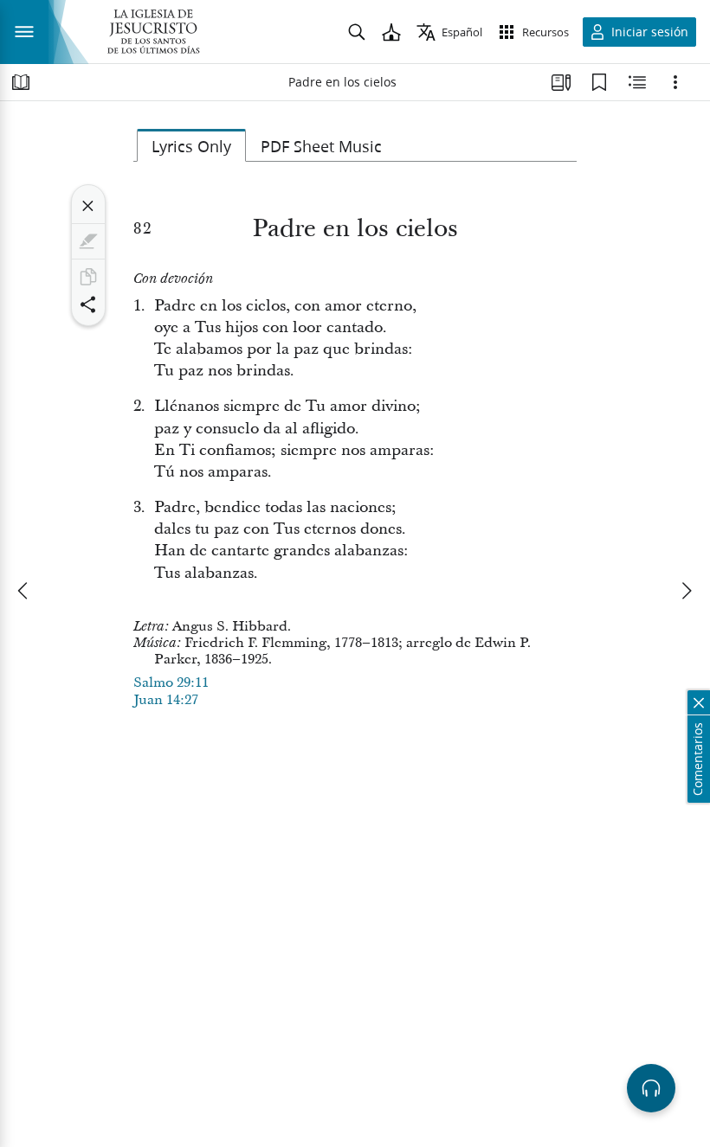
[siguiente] (685, 591)
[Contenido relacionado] (637, 82)
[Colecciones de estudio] (561, 82)
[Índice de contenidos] (21, 82)
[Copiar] (88, 277)
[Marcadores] (599, 82)
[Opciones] (675, 82)
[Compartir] (88, 304)
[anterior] (24, 591)
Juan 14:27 (165, 699)
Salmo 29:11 (171, 682)
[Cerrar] (88, 206)
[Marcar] (88, 241)
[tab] (191, 145)
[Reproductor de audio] (651, 1088)
